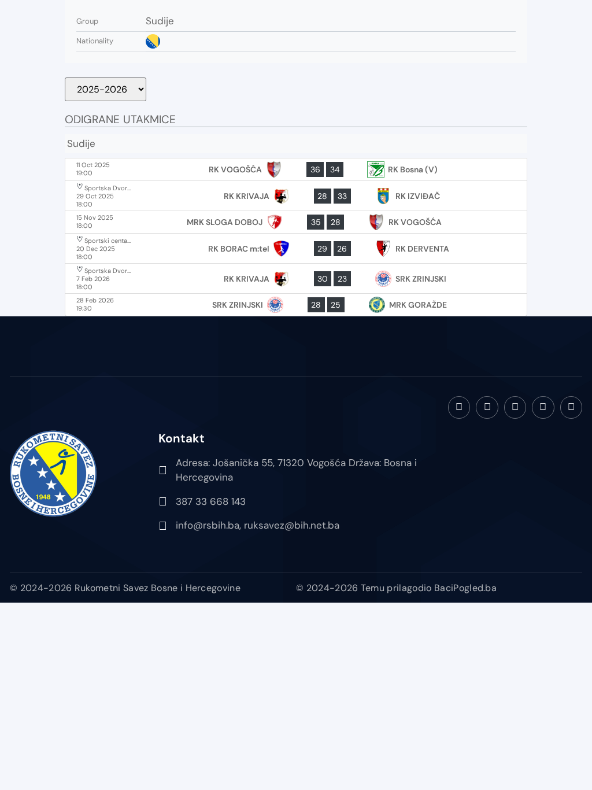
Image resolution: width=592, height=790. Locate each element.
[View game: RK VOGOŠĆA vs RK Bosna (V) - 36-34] (296, 169)
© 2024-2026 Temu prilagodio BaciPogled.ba (396, 588)
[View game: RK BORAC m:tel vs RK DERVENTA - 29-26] (296, 248)
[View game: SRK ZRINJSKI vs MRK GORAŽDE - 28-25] (296, 305)
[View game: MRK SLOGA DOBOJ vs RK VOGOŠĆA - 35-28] (296, 222)
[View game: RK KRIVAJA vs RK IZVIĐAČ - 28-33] (296, 196)
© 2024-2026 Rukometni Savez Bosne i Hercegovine (125, 588)
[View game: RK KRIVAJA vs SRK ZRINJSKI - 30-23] (296, 278)
